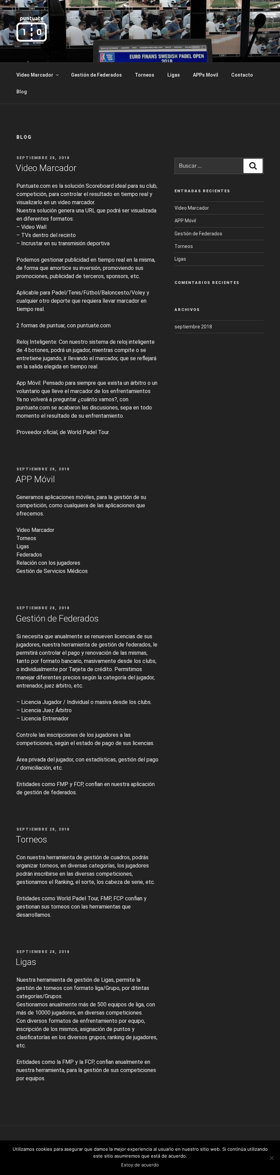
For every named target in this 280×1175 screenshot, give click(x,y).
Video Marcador (34, 75)
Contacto (242, 75)
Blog (21, 91)
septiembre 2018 (193, 326)
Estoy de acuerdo (140, 1164)
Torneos (144, 75)
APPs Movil (205, 75)
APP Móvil (35, 479)
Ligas (173, 75)
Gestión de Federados (96, 75)
